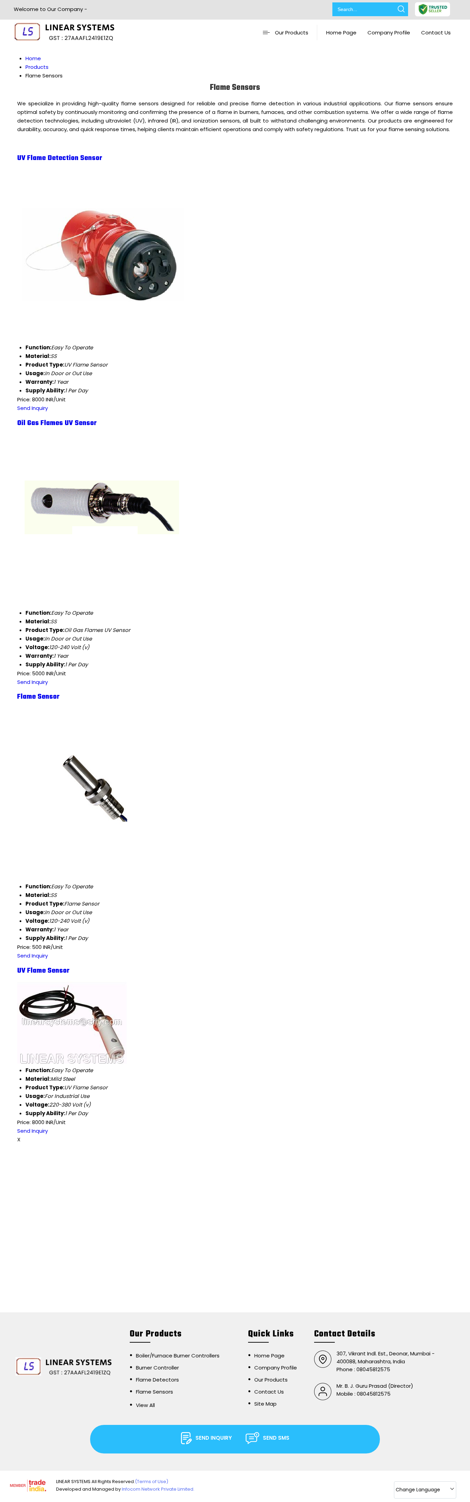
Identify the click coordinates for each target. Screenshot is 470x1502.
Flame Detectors (157, 1379)
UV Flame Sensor (43, 970)
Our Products (291, 32)
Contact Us (436, 32)
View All (145, 1405)
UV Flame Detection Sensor (59, 158)
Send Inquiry (32, 408)
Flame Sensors (154, 1391)
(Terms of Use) (151, 1481)
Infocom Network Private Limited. (158, 1489)
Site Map (265, 1403)
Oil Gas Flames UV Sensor (57, 423)
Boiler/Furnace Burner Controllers (178, 1355)
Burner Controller (157, 1367)
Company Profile (388, 32)
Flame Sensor (38, 696)
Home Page (341, 32)
